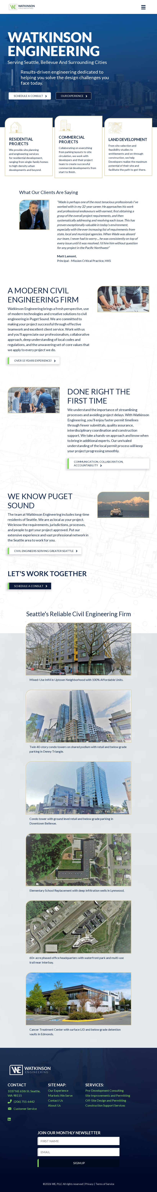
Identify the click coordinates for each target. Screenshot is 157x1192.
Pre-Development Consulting (104, 1090)
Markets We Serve (60, 1095)
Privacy (89, 1184)
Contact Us (55, 1100)
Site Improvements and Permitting (107, 1095)
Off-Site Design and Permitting (105, 1100)
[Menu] (143, 7)
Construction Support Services (105, 1105)
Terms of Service (105, 1184)
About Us (54, 1105)
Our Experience (58, 1090)
